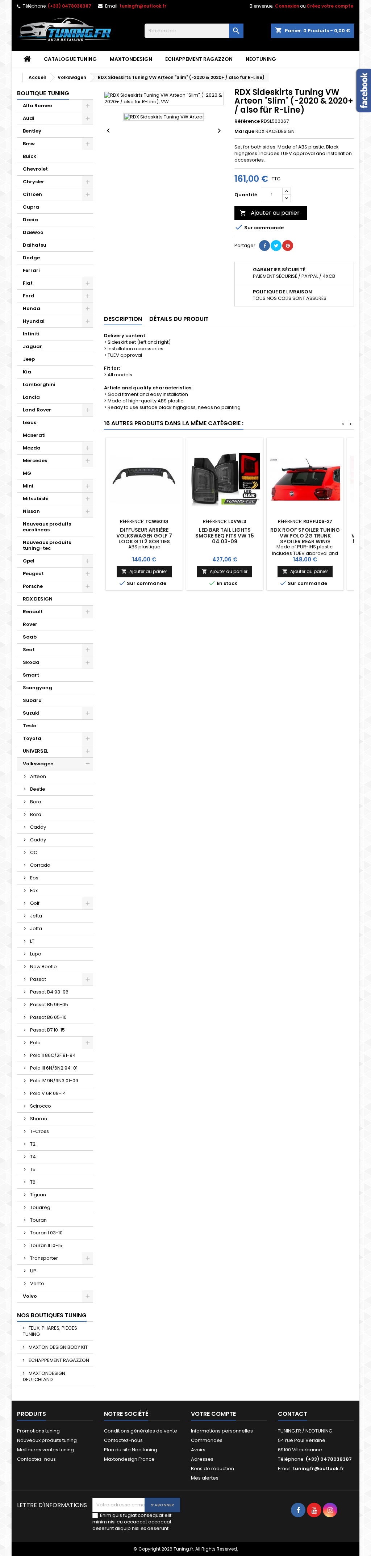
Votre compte (213, 1414)
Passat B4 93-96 (49, 991)
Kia (27, 371)
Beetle (37, 789)
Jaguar (32, 346)
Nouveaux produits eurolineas (47, 526)
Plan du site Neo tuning (130, 1449)
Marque (244, 131)
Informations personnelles (222, 1430)
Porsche (33, 586)
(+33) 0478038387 (69, 6)
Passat (38, 979)
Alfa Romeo (37, 105)
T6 (33, 1182)
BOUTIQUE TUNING (43, 93)
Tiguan (38, 1194)
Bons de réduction (212, 1468)
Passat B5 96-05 (49, 1004)
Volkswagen (38, 763)
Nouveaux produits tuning (47, 1440)
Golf (34, 903)
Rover (30, 624)
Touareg (40, 1207)
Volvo (30, 1296)
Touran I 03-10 (46, 1232)
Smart (31, 675)
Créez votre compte (330, 6)
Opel (28, 560)
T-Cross (39, 1131)
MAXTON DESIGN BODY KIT (58, 1347)
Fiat (28, 283)
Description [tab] (123, 319)
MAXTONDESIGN (131, 59)
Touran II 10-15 (46, 1245)
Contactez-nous (36, 1459)
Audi (28, 118)
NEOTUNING (261, 59)
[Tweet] (276, 245)
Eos (34, 877)
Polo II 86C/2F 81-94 (53, 1055)
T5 (33, 1169)
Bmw (29, 143)
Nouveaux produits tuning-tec (47, 545)
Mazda (32, 447)
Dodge (31, 257)
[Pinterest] (287, 245)
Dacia (30, 219)
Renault (33, 611)
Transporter (44, 1258)
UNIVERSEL (35, 751)
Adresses (202, 1459)
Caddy (38, 827)
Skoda (31, 662)
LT (32, 941)
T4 (33, 1156)
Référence (247, 121)
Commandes (206, 1440)
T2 (33, 1144)
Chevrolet (35, 169)
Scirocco (40, 1106)
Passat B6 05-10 (48, 1017)
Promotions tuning (38, 1430)
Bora (35, 801)
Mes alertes (204, 1478)
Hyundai (34, 321)
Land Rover (37, 409)
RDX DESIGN (38, 598)
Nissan (31, 511)
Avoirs (198, 1449)
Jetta (36, 915)
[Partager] (264, 245)
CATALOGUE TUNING (70, 59)
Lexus (29, 422)
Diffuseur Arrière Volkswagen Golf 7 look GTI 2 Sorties (144, 535)
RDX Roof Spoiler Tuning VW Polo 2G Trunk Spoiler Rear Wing (305, 535)
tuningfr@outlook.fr (143, 6)
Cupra (31, 207)
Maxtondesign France (129, 1459)
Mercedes (35, 460)
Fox (34, 890)
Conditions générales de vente (140, 1430)
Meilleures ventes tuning (45, 1449)
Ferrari (31, 270)
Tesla (30, 725)
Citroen (32, 194)
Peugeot (33, 573)
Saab (30, 636)
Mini (28, 485)
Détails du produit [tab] (179, 319)
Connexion (287, 6)
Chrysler (33, 181)
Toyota (32, 738)
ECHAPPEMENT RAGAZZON (199, 59)
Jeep (29, 359)
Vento (37, 1283)
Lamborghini (39, 384)
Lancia (31, 397)
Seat (29, 649)
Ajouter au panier (270, 213)
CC (33, 852)
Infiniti (31, 333)
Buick (29, 156)
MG (27, 473)
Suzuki (31, 713)
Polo (35, 1042)
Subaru (32, 700)
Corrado (40, 865)
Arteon (38, 776)
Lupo (35, 953)
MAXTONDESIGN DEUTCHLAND (44, 1376)
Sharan (38, 1118)
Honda (31, 308)
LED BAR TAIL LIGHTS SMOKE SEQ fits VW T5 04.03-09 (224, 535)
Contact (292, 1414)
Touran (38, 1220)
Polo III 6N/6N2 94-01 (54, 1067)
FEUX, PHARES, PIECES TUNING (50, 1331)
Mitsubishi (36, 498)
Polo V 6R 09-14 (48, 1093)
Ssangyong (37, 687)
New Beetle (43, 966)
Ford (28, 295)
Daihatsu (34, 245)
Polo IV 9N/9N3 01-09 (54, 1080)
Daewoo (33, 232)
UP (33, 1270)
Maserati (34, 435)
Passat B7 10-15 (47, 1029)
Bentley (32, 130)
